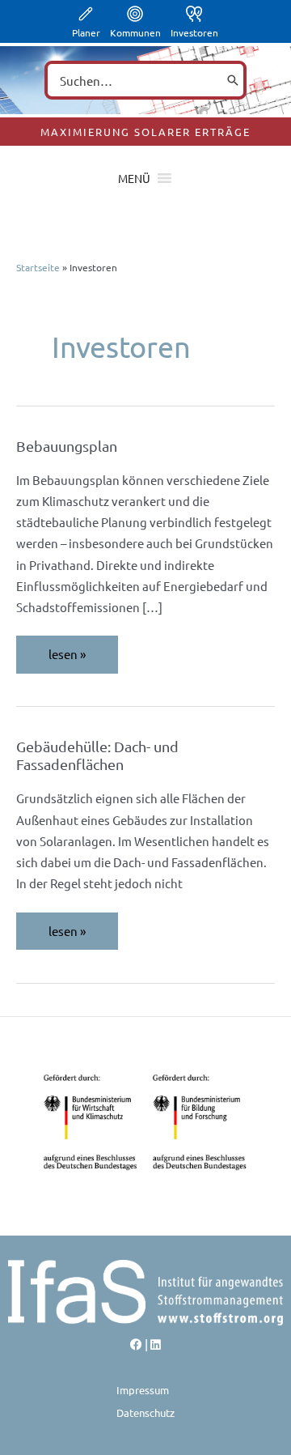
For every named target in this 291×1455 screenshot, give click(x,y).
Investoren (194, 32)
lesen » (83, 653)
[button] (134, 178)
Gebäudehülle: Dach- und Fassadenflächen (97, 755)
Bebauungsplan (66, 445)
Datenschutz (145, 1412)
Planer (86, 32)
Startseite (38, 267)
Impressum (142, 1390)
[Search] (232, 80)
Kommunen (135, 32)
